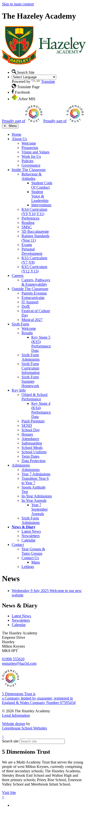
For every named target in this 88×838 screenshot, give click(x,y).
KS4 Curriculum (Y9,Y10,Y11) (34, 211)
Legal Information (16, 715)
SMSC (27, 227)
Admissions (21, 465)
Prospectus (30, 148)
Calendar (28, 540)
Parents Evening (34, 293)
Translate (48, 81)
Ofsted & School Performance (34, 397)
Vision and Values (35, 152)
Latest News (31, 531)
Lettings (28, 567)
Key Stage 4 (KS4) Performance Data (41, 410)
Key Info (19, 390)
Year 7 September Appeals (39, 509)
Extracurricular (33, 298)
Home (16, 134)
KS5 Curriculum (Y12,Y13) (34, 269)
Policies (27, 161)
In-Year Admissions (37, 496)
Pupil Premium (33, 421)
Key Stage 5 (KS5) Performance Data (41, 344)
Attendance (30, 439)
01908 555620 (13, 659)
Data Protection (33, 461)
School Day (31, 430)
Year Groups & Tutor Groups (33, 551)
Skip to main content (18, 4)
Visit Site (9, 792)
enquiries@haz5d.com (19, 663)
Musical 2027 (32, 320)
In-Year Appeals (34, 500)
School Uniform (34, 452)
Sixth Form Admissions (31, 357)
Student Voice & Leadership (39, 196)
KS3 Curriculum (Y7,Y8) (34, 260)
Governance (31, 165)
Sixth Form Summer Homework (30, 381)
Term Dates (30, 456)
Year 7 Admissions (36, 474)
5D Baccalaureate (35, 231)
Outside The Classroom (30, 289)
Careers (17, 275)
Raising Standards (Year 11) (35, 238)
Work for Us (31, 156)
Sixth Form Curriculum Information (31, 368)
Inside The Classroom (28, 170)
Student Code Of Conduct (41, 185)
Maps (35, 562)
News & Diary (23, 527)
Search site (10, 741)
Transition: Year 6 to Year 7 (35, 480)
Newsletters (31, 536)
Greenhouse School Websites (24, 728)
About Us (19, 139)
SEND (27, 425)
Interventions (41, 205)
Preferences (30, 218)
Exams (27, 245)
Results (27, 333)
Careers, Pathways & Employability (36, 282)
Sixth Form (20, 324)
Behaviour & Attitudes (32, 176)
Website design (13, 724)
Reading (28, 223)
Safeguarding (32, 443)
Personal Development (32, 251)
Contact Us (30, 558)
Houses (27, 434)
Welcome (29, 143)
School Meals (32, 447)
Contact (18, 544)
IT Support (30, 302)
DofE (26, 306)
